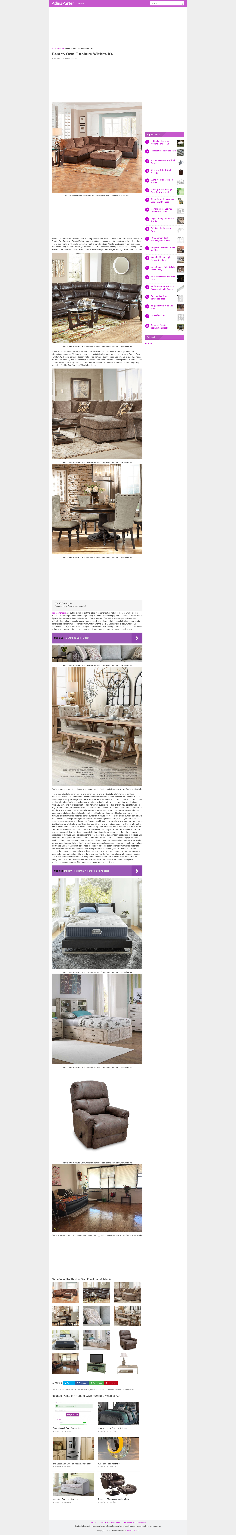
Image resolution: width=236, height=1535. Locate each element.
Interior (80, 3)
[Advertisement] (118, 28)
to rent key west (129, 1390)
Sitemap (93, 1522)
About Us (130, 1522)
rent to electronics (63, 1390)
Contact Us (102, 1522)
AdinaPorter (63, 3)
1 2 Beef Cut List (158, 315)
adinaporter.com (59, 612)
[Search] (181, 3)
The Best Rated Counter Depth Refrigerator (72, 1463)
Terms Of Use (121, 1522)
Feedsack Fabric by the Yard (163, 151)
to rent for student (97, 1390)
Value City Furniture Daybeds (65, 1499)
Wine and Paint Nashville (109, 1463)
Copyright (111, 1522)
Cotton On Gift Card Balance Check (68, 1428)
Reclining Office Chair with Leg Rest (113, 1499)
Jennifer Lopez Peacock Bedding (112, 1428)
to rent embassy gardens (80, 1390)
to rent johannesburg (113, 1390)
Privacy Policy (140, 1522)
